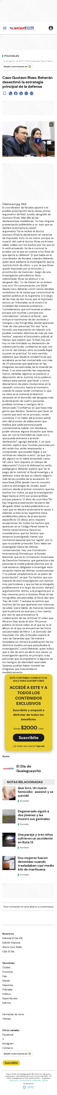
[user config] (50, 28)
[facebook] (16, 93)
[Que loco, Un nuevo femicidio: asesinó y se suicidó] (8, 793)
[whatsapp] (10, 93)
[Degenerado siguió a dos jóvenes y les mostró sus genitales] (8, 816)
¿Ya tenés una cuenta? (28, 746)
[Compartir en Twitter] (21, 93)
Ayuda (45, 1080)
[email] (26, 93)
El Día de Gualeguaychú (28, 768)
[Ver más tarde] (4, 93)
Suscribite (28, 737)
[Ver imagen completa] (51, 124)
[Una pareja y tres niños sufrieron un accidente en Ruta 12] (8, 840)
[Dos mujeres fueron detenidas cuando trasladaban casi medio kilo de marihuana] (8, 863)
